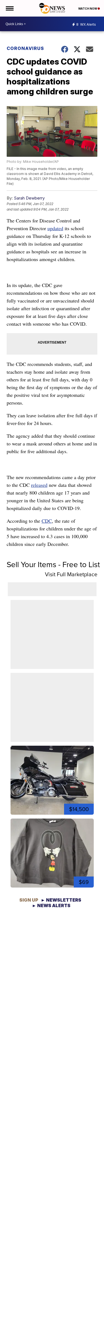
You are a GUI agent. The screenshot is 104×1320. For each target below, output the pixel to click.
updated (55, 228)
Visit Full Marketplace (71, 574)
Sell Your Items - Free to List (53, 564)
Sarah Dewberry (29, 198)
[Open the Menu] (9, 8)
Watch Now (88, 8)
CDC (47, 520)
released (39, 485)
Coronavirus (25, 48)
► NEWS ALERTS (51, 905)
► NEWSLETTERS (61, 900)
